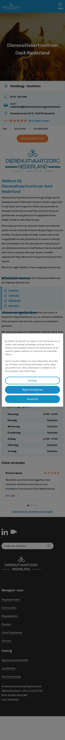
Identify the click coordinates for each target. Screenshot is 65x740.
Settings (32, 380)
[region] (32, 370)
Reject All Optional (32, 389)
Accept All (32, 399)
